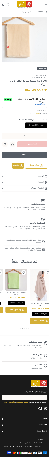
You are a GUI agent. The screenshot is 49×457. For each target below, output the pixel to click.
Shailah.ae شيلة (37, 77)
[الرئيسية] (46, 12)
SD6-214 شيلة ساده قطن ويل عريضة (16, 294)
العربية (41, 439)
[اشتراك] (5, 397)
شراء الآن (24, 155)
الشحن (38, 113)
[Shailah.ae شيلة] (24, 4)
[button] (3, 4)
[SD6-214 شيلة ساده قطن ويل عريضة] (16, 280)
